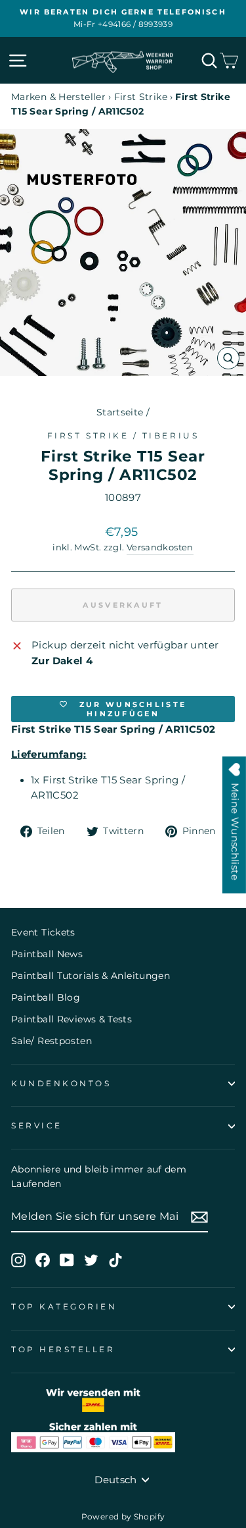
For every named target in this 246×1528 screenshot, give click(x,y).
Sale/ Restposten (51, 1041)
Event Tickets (43, 932)
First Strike (140, 97)
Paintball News (47, 954)
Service (36, 1125)
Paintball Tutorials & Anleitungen (90, 975)
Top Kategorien (64, 1306)
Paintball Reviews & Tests (71, 1019)
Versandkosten (160, 547)
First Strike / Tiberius (123, 435)
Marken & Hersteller (58, 97)
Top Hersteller (63, 1349)
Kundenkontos (61, 1083)
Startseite (120, 412)
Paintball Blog (45, 997)
